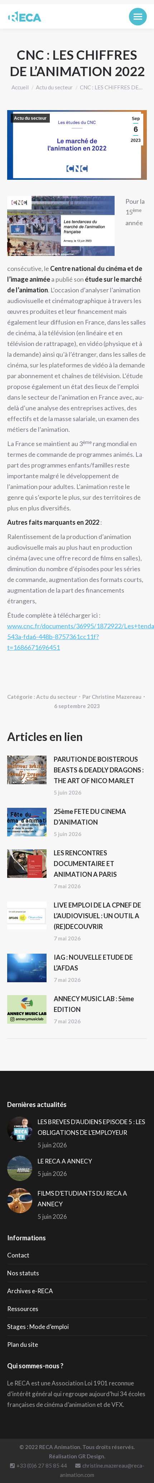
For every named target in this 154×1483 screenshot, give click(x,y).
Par (111, 696)
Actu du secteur (30, 118)
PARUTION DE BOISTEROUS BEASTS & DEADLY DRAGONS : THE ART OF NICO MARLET (99, 770)
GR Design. (91, 1456)
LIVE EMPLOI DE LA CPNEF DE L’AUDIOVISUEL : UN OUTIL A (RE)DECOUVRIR (97, 915)
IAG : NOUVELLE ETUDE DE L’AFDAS (93, 962)
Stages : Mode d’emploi (38, 1326)
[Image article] (27, 770)
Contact (18, 1255)
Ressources (22, 1309)
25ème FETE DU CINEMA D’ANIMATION (90, 816)
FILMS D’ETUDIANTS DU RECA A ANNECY (82, 1199)
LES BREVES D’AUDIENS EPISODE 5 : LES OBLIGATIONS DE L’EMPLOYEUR (91, 1127)
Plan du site (22, 1344)
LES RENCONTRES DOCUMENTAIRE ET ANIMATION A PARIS (85, 863)
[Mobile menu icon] (138, 16)
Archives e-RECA (30, 1291)
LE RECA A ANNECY (65, 1161)
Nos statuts (23, 1273)
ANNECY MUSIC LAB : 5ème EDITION (94, 1004)
